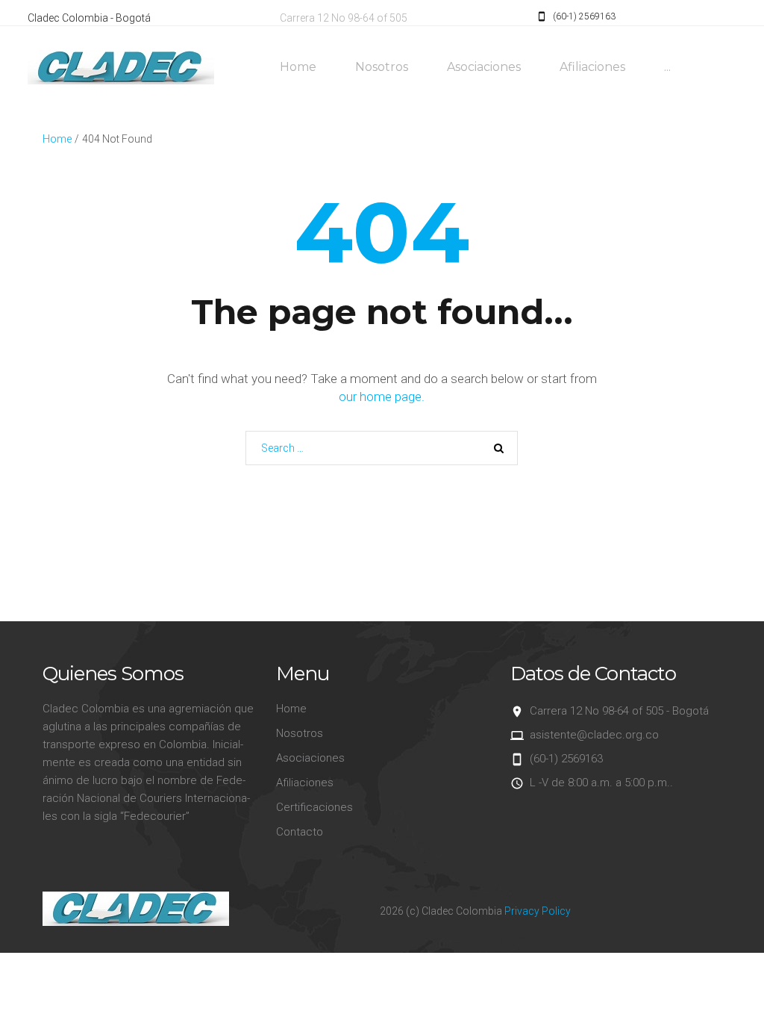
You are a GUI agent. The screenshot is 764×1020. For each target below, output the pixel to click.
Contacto (299, 832)
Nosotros (381, 67)
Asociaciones (484, 67)
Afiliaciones (592, 67)
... (667, 67)
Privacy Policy (537, 911)
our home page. (382, 396)
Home (298, 67)
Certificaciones (314, 807)
